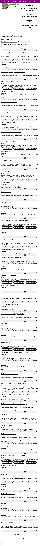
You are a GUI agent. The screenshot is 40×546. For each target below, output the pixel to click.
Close (2, 544)
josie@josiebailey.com (21, 537)
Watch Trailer (7, 50)
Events (25, 1)
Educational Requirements (31, 50)
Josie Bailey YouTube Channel (32, 35)
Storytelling (3, 1)
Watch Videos (18, 1)
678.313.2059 (21, 538)
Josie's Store (11, 1)
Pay (34, 1)
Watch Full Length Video (19, 50)
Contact (30, 1)
